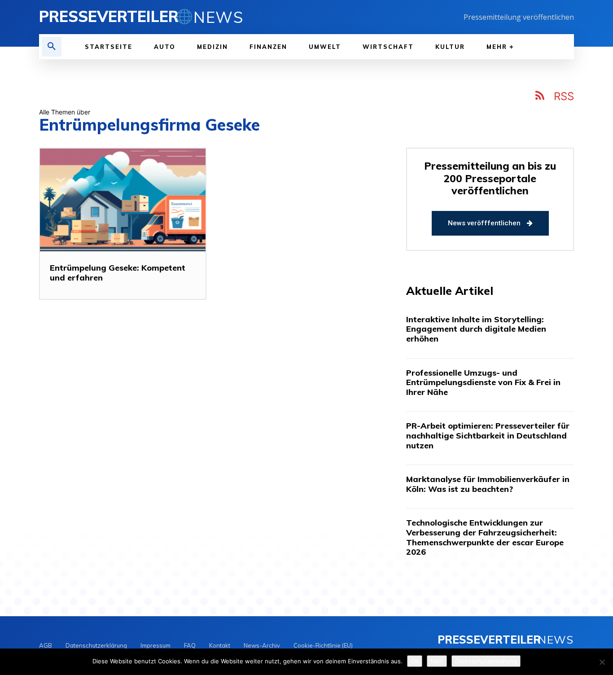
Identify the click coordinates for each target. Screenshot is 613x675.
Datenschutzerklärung (486, 661)
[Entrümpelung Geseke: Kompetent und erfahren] (123, 200)
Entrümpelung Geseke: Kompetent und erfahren (117, 273)
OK (415, 661)
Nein (436, 661)
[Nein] (601, 661)
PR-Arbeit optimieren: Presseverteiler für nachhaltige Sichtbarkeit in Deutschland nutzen (487, 435)
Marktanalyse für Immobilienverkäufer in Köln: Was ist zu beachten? (487, 484)
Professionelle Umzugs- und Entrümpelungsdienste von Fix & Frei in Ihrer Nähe (483, 382)
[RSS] (540, 96)
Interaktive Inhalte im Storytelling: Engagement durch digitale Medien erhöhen (476, 329)
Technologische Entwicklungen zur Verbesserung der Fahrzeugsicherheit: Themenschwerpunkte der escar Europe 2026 (485, 537)
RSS (564, 96)
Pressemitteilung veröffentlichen (519, 17)
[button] (51, 47)
